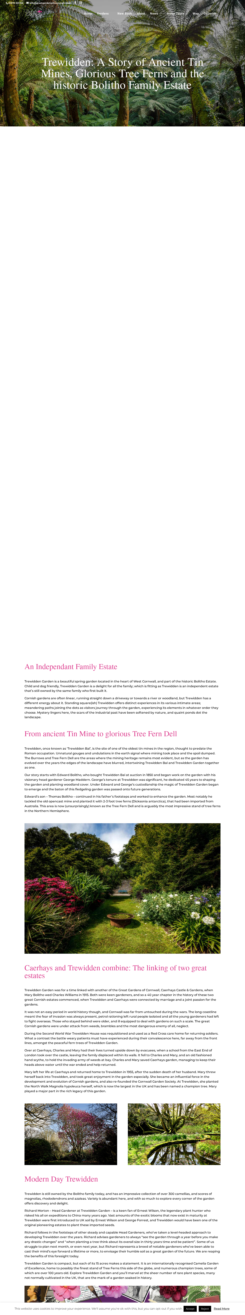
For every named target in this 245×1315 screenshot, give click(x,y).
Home (88, 13)
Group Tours (175, 13)
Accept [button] (190, 1308)
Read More (221, 1308)
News (154, 13)
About (141, 13)
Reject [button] (205, 1308)
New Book (125, 13)
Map (196, 13)
